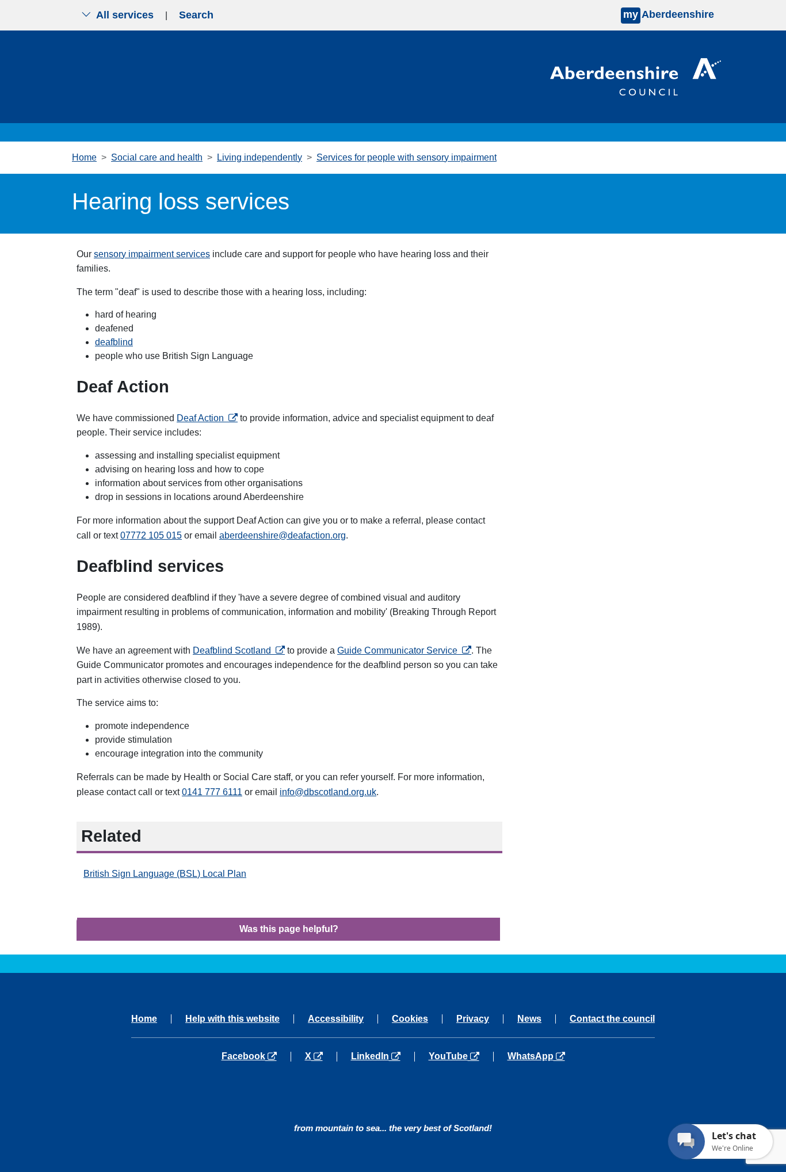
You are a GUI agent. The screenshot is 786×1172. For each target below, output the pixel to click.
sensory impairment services (152, 254)
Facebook (256, 1056)
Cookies (410, 1019)
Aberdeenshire (668, 14)
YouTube (460, 1056)
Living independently (259, 157)
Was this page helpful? (288, 929)
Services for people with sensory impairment (406, 157)
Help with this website (232, 1019)
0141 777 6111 (212, 792)
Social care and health (157, 157)
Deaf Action (207, 418)
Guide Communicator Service (404, 650)
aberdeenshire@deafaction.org (282, 535)
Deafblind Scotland (239, 650)
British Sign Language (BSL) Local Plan (164, 874)
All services (125, 15)
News (529, 1019)
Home (84, 157)
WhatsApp (536, 1056)
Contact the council (612, 1019)
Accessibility (336, 1019)
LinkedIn (382, 1056)
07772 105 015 (151, 535)
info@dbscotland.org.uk (328, 792)
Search (196, 15)
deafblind (114, 342)
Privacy (472, 1019)
